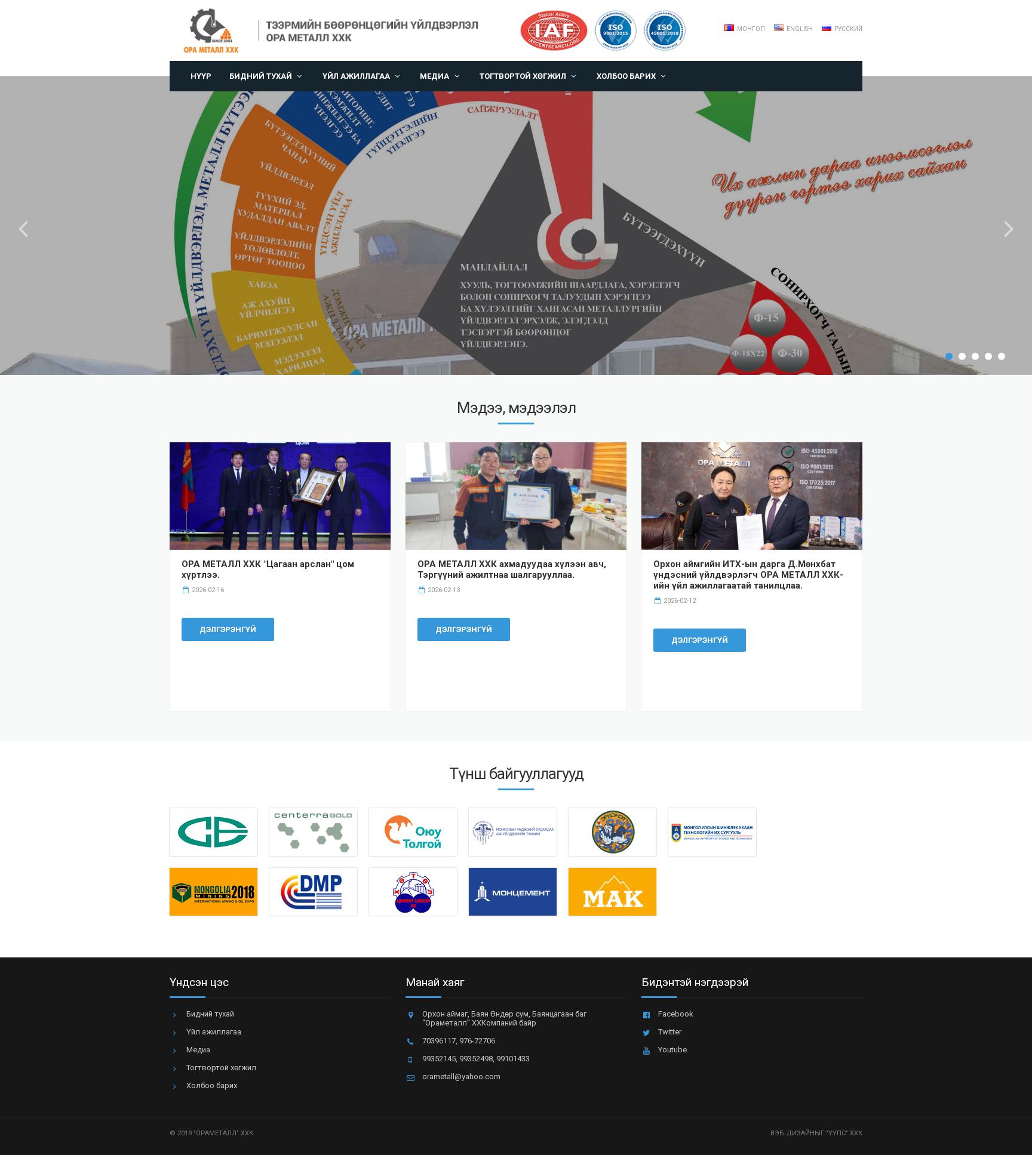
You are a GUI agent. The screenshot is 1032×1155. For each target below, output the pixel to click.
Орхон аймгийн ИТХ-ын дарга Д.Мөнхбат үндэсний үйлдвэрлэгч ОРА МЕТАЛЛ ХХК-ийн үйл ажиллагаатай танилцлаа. (748, 575)
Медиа (434, 76)
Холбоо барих (626, 76)
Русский (847, 29)
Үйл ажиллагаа (356, 76)
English (799, 29)
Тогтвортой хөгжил (523, 76)
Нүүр (201, 76)
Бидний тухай (260, 76)
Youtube (672, 1049)
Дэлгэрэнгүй (227, 629)
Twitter (669, 1031)
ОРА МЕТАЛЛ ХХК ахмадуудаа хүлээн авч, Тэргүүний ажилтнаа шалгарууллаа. (511, 569)
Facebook (675, 1013)
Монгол (750, 29)
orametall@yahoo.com (461, 1076)
